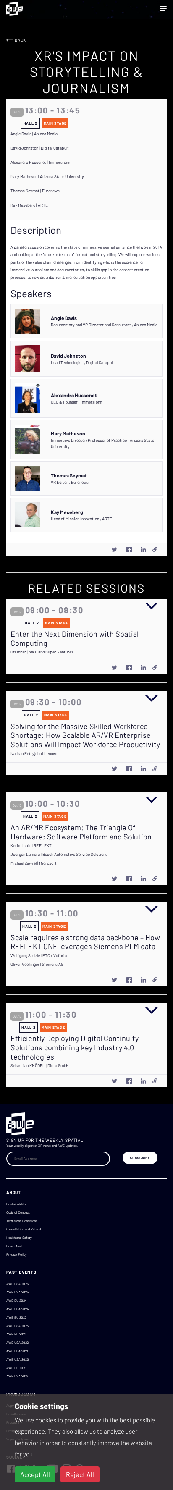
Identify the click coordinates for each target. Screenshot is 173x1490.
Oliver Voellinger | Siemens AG (36, 964)
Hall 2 (30, 123)
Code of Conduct (18, 1212)
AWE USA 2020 (17, 1359)
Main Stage (55, 123)
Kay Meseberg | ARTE (29, 204)
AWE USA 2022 (17, 1342)
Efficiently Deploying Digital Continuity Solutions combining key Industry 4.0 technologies (74, 1047)
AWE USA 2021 (17, 1351)
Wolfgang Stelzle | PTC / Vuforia (38, 955)
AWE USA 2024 (17, 1309)
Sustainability (16, 1204)
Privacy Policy (16, 1254)
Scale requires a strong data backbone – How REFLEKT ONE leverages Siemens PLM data (85, 942)
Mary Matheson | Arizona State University (47, 176)
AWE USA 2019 (17, 1376)
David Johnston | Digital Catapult (39, 147)
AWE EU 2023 (16, 1317)
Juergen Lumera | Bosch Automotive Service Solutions (58, 854)
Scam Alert (14, 1246)
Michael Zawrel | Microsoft (33, 863)
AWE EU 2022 (16, 1334)
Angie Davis (64, 318)
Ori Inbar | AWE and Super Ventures (41, 651)
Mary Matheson (68, 433)
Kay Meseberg (67, 512)
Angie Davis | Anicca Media (34, 133)
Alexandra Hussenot (74, 395)
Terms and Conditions (21, 1221)
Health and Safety (19, 1238)
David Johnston (68, 356)
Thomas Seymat (69, 475)
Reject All (80, 1474)
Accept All (35, 1474)
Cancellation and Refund (23, 1229)
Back (20, 39)
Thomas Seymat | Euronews (35, 190)
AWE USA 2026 (17, 1284)
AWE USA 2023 (17, 1326)
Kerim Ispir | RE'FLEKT (31, 845)
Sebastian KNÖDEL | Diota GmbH (39, 1065)
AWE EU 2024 (16, 1301)
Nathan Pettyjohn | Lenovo (33, 753)
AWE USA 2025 (17, 1292)
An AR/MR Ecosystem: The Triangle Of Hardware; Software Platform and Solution (81, 832)
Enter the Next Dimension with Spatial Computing (74, 639)
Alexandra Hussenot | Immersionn (40, 162)
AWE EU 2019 (16, 1368)
